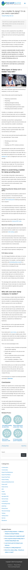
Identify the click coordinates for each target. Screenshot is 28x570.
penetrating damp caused (15, 262)
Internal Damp (5, 498)
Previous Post (4, 445)
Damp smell (4, 484)
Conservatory (5, 469)
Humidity (4, 494)
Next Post (24, 445)
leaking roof (4, 156)
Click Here (10, 378)
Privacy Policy (17, 564)
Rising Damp (5, 508)
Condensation (5, 467)
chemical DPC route (16, 221)
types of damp (12, 87)
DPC (3, 489)
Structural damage (6, 510)
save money (13, 332)
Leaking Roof (5, 501)
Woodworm (4, 520)
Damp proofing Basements (8, 482)
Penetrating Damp (6, 503)
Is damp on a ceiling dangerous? (13, 547)
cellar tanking (11, 231)
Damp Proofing (5, 15)
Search (3, 452)
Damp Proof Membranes (7, 472)
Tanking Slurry (5, 515)
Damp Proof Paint (6, 477)
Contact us (10, 564)
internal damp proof (9, 199)
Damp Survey (5, 486)
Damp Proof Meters (6, 474)
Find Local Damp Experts (14, 566)
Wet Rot (3, 518)
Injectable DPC (5, 496)
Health (3, 491)
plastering (4, 506)
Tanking (3, 513)
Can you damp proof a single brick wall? (15, 536)
